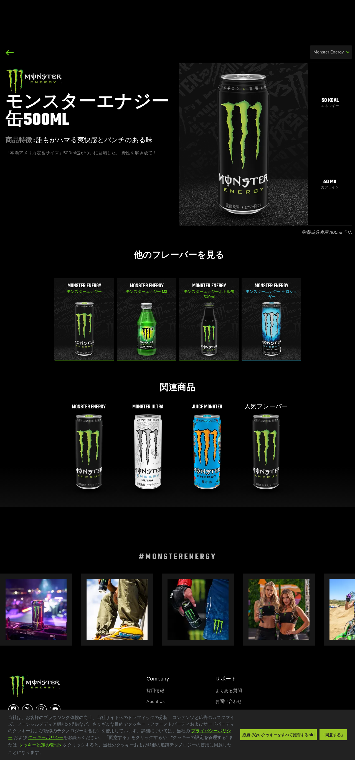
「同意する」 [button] (333, 734)
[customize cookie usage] (48, 754)
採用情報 (155, 690)
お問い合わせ (228, 701)
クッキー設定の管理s (40, 745)
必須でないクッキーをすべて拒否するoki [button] (278, 734)
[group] (84, 319)
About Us (155, 701)
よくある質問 (228, 690)
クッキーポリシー (46, 737)
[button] (45, 753)
